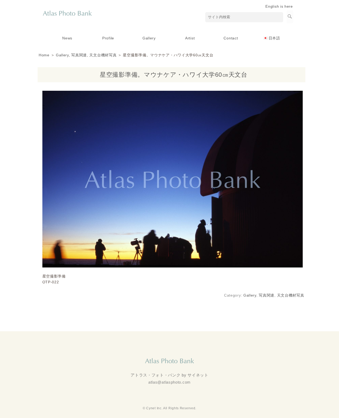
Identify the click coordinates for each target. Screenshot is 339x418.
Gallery (149, 38)
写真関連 (79, 55)
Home (44, 55)
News (67, 38)
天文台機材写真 (103, 55)
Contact (231, 38)
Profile (108, 38)
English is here (279, 6)
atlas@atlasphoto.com (169, 382)
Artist (190, 38)
